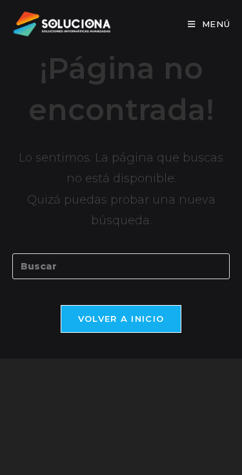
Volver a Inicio (121, 318)
